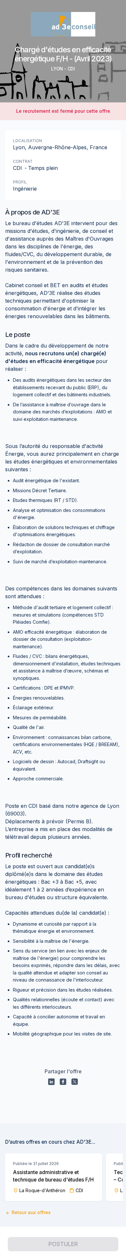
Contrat (23, 161)
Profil (20, 182)
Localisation (27, 140)
